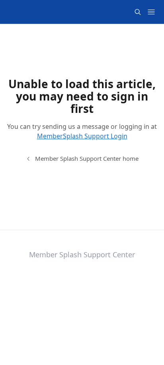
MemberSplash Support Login (82, 136)
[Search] (137, 12)
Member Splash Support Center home (87, 158)
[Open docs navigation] (151, 12)
